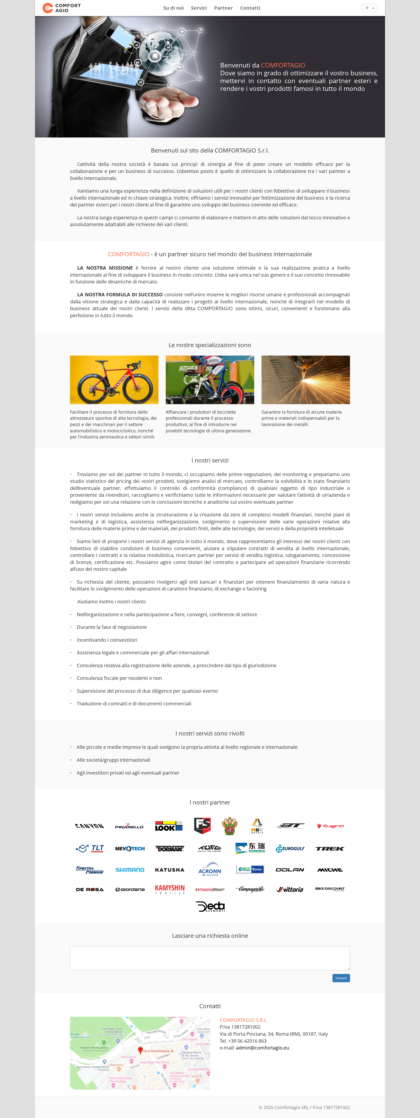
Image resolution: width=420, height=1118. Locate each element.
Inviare (341, 978)
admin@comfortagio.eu (262, 1047)
